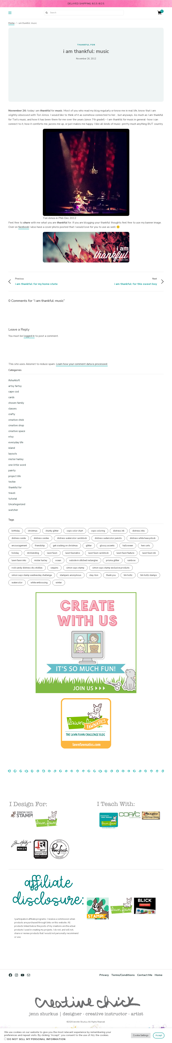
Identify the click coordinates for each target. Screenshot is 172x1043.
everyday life (15, 442)
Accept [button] (158, 1035)
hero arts (145, 545)
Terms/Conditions (123, 975)
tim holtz (128, 575)
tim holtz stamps (148, 575)
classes (12, 408)
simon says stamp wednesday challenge (32, 575)
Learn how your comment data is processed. (82, 364)
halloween (128, 545)
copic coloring (98, 530)
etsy (11, 436)
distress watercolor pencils (108, 538)
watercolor (17, 582)
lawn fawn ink (149, 553)
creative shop (16, 425)
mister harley (16, 459)
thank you (111, 575)
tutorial (12, 498)
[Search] (46, 12)
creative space (16, 431)
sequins (54, 567)
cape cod (13, 391)
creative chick (16, 420)
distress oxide (19, 538)
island (11, 448)
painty (12, 470)
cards (11, 397)
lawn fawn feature (125, 553)
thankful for (86, 44)
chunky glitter (52, 530)
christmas (32, 530)
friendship (40, 545)
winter (59, 582)
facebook (23, 227)
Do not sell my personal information (36, 1039)
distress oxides (41, 538)
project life (14, 476)
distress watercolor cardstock (72, 538)
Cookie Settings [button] (140, 1035)
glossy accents (107, 545)
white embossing (39, 582)
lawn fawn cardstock (98, 553)
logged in (29, 336)
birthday (16, 530)
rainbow (131, 560)
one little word (17, 465)
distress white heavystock (142, 538)
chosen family (16, 403)
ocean (58, 560)
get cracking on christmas (65, 545)
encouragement (19, 545)
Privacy (104, 975)
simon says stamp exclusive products (111, 567)
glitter (89, 545)
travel (11, 493)
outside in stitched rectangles (83, 560)
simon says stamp (75, 567)
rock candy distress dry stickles (27, 567)
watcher (13, 510)
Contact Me (144, 975)
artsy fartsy (15, 386)
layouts (12, 453)
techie (12, 481)
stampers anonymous (70, 575)
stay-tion (93, 575)
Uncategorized (16, 504)
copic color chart (75, 530)
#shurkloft (14, 380)
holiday (15, 553)
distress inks (138, 530)
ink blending (33, 553)
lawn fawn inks (19, 560)
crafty (11, 414)
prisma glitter (112, 560)
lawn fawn (52, 553)
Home (11, 23)
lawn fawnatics (72, 553)
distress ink (118, 530)
